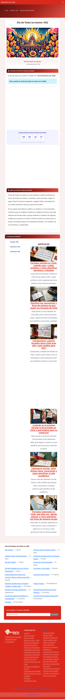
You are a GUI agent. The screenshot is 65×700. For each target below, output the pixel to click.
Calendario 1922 (15, 247)
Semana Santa (29, 636)
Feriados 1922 (14, 242)
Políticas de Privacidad (13, 637)
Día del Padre (48, 635)
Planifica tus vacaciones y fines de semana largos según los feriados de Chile (43, 305)
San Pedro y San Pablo (41, 568)
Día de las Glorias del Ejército (15, 590)
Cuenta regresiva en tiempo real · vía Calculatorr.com (32, 142)
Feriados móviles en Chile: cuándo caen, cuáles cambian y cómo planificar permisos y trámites (43, 267)
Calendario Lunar (30, 681)
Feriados (27, 678)
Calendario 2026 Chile (32, 694)
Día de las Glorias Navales (42, 562)
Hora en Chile (29, 638)
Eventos (27, 633)
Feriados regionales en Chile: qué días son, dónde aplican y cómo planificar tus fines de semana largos (43, 515)
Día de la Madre (48, 633)
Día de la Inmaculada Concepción (45, 596)
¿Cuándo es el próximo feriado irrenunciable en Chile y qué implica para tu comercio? (43, 429)
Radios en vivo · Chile (31, 640)
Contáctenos (9, 642)
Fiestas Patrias (38, 583)
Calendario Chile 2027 (32, 655)
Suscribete (54, 614)
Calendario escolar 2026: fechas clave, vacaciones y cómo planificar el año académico (43, 472)
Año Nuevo (9, 550)
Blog (45, 630)
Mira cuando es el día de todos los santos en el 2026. (28, 81)
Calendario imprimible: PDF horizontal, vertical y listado (32, 673)
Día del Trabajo (10, 562)
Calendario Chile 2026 (32, 652)
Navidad (8, 602)
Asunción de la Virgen (41, 574)
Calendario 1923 (15, 251)
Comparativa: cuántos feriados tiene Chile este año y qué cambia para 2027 (43, 344)
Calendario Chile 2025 (32, 650)
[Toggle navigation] (63, 2)
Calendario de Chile (8, 2)
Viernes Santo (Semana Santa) (44, 550)
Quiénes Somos (10, 639)
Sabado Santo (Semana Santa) (16, 556)
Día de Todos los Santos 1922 (32, 22)
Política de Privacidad (31, 647)
